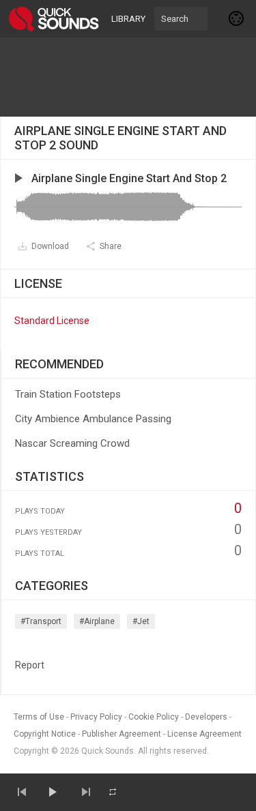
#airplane (97, 621)
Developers (206, 717)
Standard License (51, 320)
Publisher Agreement (121, 734)
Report (29, 665)
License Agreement (204, 734)
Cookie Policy (153, 717)
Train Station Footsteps (68, 394)
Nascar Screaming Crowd (72, 443)
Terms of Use (39, 717)
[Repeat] (112, 792)
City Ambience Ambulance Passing (93, 419)
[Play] (52, 792)
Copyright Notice (45, 734)
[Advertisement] (128, 77)
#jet (141, 621)
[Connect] (237, 18)
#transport (40, 621)
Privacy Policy (96, 717)
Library (128, 19)
